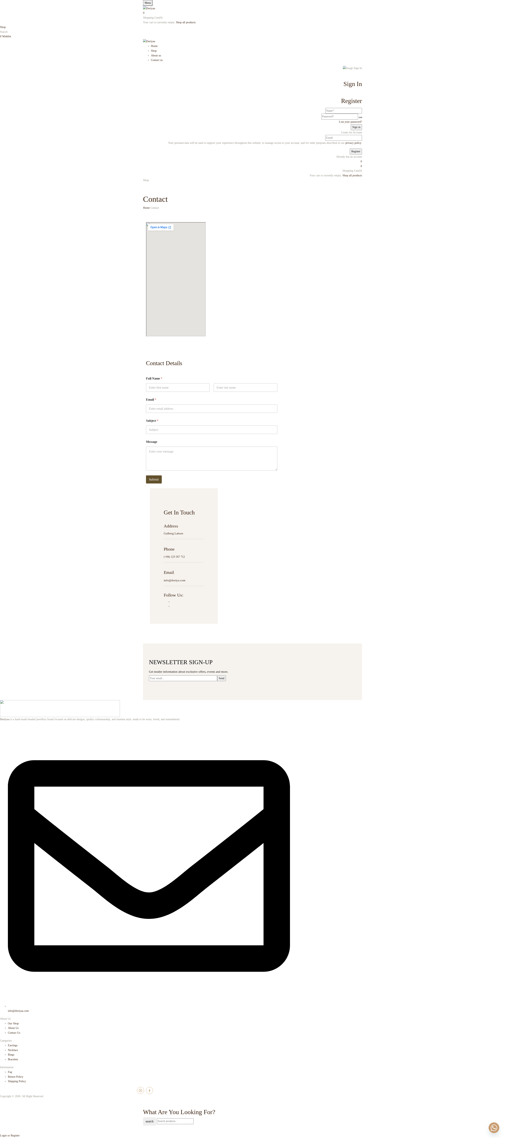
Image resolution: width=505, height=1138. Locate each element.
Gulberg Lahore (173, 533)
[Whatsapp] (494, 1127)
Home (146, 207)
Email (151, 399)
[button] (252, 13)
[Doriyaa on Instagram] (140, 1090)
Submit (154, 479)
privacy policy (353, 142)
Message (151, 441)
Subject (152, 420)
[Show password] (360, 117)
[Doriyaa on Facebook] (149, 1090)
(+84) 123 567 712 (174, 556)
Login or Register (10, 1135)
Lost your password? (350, 121)
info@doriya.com (174, 580)
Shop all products (185, 22)
